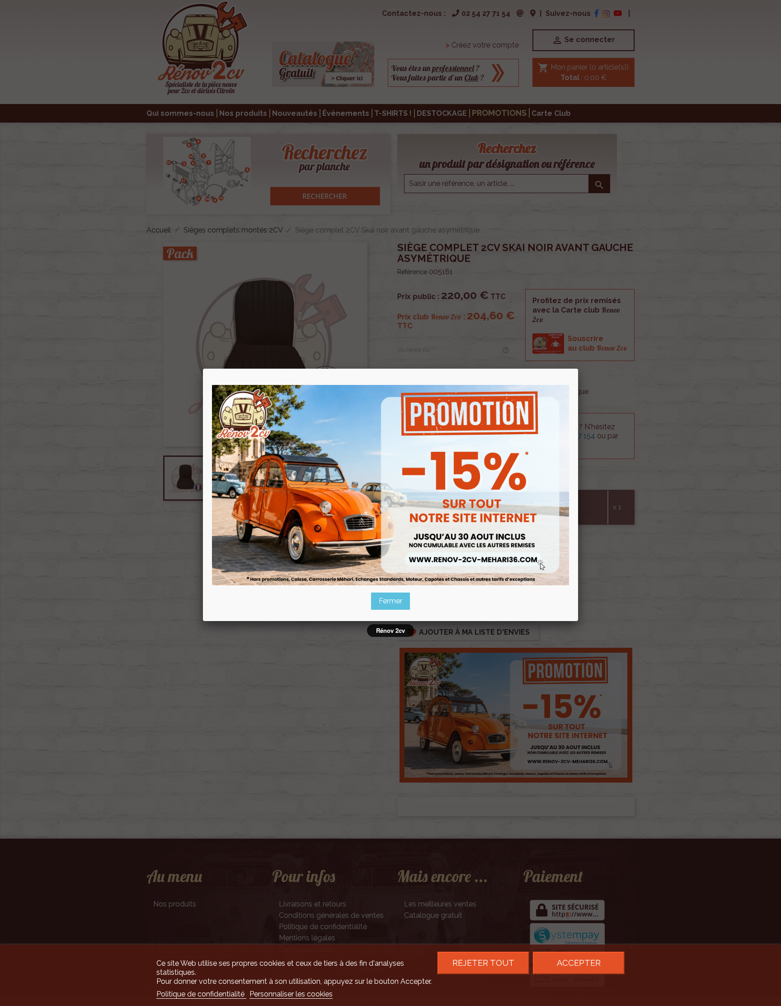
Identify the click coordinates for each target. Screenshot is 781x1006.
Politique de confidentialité (201, 994)
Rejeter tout (483, 963)
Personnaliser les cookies (291, 994)
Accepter (579, 963)
